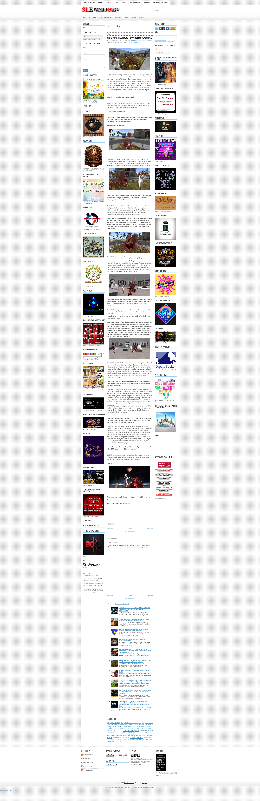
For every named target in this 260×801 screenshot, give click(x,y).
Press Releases (135, 2)
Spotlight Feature (89, 2)
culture (131, 735)
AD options (147, 723)
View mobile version (130, 531)
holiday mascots (135, 40)
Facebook (133, 18)
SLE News (136, 728)
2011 (118, 723)
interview (142, 40)
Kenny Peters (87, 758)
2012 (122, 723)
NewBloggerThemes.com (149, 787)
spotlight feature (142, 740)
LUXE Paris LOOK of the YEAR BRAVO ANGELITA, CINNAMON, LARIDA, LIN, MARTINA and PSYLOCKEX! (135, 609)
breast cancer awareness (114, 735)
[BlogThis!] (109, 524)
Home (84, 18)
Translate (97, 39)
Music (117, 2)
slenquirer (124, 739)
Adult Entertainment (113, 724)
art (146, 733)
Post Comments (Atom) (122, 604)
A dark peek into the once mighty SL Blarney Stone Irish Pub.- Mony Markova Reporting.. (135, 661)
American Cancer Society (136, 724)
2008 (108, 723)
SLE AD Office (92, 18)
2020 (140, 723)
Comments (160, 52)
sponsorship (131, 739)
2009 (111, 723)
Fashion (109, 2)
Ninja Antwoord (87, 766)
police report (125, 737)
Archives (171, 41)
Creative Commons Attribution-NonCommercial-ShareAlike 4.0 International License (140, 762)
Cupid (128, 40)
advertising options (140, 732)
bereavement (150, 732)
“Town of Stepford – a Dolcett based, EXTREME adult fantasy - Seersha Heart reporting (134, 619)
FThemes (112, 787)
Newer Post (110, 528)
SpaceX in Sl (120, 730)
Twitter (141, 18)
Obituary (134, 726)
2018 (134, 723)
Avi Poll (124, 2)
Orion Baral (140, 726)
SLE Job (131, 728)
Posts (159, 49)
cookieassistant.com (6, 790)
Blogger (94, 592)
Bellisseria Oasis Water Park (91, 574)
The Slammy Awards (115, 732)
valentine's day (124, 42)
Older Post (150, 528)
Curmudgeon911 (88, 754)
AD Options (118, 18)
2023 (143, 723)
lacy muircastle (147, 735)
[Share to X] (111, 524)
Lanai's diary (127, 726)
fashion (138, 735)
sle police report (116, 739)
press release (136, 737)
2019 (137, 723)
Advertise (146, 2)
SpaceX (114, 730)
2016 (131, 723)
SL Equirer (148, 726)
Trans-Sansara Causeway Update (92, 579)
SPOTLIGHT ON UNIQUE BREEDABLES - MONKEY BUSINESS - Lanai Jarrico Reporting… (135, 681)
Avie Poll (148, 724)
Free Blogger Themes (136, 787)
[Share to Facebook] (113, 524)
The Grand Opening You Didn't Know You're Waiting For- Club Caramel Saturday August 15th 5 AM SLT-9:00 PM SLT (135, 650)
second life (149, 40)
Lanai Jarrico (117, 726)
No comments (134, 42)
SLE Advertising (124, 728)
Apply (126, 18)
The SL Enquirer (114, 42)
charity (125, 735)
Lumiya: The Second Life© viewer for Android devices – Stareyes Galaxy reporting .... (133, 629)
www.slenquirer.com (137, 759)
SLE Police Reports (145, 728)
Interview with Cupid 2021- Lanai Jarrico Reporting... (129, 38)
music (109, 737)
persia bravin (117, 737)
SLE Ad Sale (116, 728)
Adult (151, 723)
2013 (125, 723)
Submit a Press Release (105, 18)
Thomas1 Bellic (125, 733)
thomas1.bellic (118, 741)
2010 (115, 723)
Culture (100, 2)
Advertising (123, 724)
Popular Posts (161, 41)
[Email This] (108, 524)
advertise (132, 732)
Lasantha (127, 787)
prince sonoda (148, 737)
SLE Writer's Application (160, 2)
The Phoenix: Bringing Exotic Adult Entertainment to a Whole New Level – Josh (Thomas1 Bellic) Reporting (135, 691)
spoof (108, 42)
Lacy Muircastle (88, 762)
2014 (128, 723)
